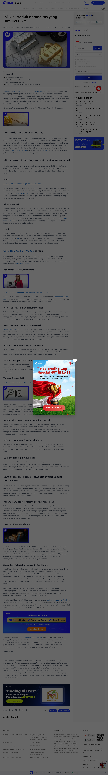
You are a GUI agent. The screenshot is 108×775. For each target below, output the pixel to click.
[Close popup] (75, 360)
